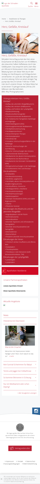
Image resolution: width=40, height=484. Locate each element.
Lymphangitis (10, 260)
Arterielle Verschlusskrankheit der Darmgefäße (17, 228)
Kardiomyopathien (12, 196)
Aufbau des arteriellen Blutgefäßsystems (20, 104)
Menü (36, 6)
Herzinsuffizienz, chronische (15, 186)
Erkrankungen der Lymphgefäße (16, 257)
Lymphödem (10, 262)
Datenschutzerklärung (17, 481)
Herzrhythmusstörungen (14, 194)
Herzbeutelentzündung (14, 176)
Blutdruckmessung (12, 111)
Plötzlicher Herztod (12, 206)
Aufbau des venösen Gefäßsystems (18, 106)
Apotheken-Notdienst (16, 270)
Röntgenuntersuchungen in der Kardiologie (21, 166)
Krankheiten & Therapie (17, 19)
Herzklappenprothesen (14, 131)
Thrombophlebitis (12, 249)
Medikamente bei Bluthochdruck (17, 159)
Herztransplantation (13, 136)
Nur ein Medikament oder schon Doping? (16, 385)
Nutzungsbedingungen (12, 464)
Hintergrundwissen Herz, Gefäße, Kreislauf (16, 100)
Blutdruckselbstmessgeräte (15, 114)
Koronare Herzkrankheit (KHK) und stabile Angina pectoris (20, 200)
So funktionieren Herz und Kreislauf (18, 168)
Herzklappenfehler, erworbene (16, 189)
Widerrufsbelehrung (30, 464)
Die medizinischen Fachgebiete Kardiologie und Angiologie (20, 120)
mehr (12, 356)
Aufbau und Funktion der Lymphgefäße (19, 109)
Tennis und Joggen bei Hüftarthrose (17, 371)
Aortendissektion (12, 219)
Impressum (10, 461)
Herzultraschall (11, 139)
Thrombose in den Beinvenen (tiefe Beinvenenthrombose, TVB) (18, 253)
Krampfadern (10, 247)
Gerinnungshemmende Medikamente (19, 126)
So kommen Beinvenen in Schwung (17, 377)
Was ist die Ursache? (13, 347)
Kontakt (20, 461)
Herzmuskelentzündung (14, 191)
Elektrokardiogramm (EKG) (15, 124)
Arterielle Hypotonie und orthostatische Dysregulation (19, 223)
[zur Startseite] (13, 4)
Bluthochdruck (11, 234)
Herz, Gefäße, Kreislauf (13, 21)
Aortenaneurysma (12, 217)
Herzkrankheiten (10, 171)
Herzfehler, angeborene (14, 179)
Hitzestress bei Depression (14, 321)
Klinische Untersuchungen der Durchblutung (16, 147)
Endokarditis (10, 174)
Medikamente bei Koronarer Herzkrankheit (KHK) (20, 162)
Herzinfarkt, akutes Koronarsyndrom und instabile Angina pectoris (19, 182)
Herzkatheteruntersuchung (15, 129)
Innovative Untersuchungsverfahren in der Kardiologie (20, 142)
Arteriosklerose (11, 232)
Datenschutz (30, 461)
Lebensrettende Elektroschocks (17, 154)
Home (4, 19)
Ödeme (8, 204)
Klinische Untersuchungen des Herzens (20, 151)
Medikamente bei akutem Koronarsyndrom (21, 156)
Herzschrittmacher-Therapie (16, 134)
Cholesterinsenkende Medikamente (18, 116)
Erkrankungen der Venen (13, 239)
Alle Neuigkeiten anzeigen (28, 393)
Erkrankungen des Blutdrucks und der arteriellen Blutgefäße (18, 210)
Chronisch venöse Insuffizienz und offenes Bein (20, 243)
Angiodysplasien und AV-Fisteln (17, 214)
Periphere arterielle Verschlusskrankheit (20, 237)
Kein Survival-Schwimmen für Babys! (17, 364)
